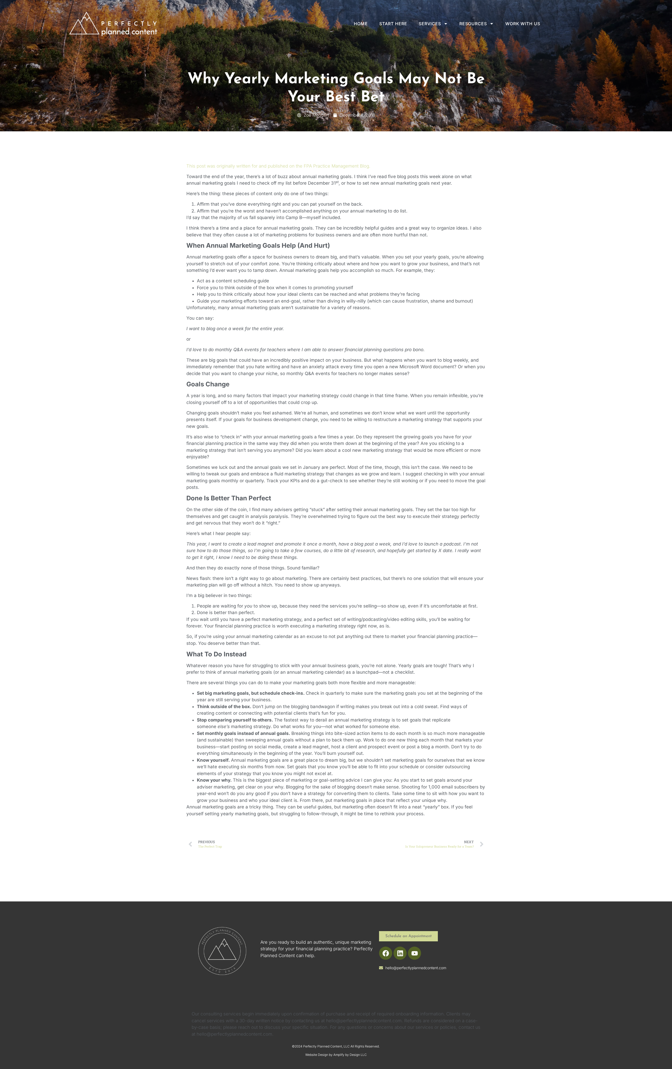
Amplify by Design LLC (350, 1055)
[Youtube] (414, 953)
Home (361, 23)
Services (430, 23)
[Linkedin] (400, 953)
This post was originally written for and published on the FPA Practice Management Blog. (278, 166)
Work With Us (522, 23)
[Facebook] (385, 953)
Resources (473, 23)
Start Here (393, 23)
